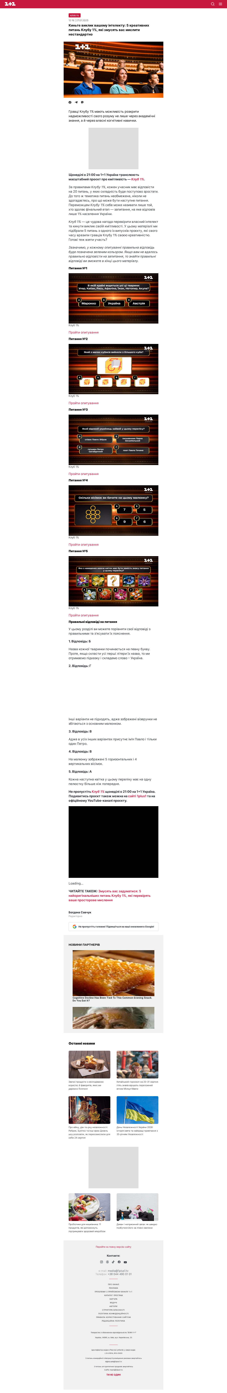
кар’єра (113, 1299)
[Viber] (82, 102)
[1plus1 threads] (107, 1262)
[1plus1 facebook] (119, 1262)
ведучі (113, 1303)
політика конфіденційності (113, 1314)
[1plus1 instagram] (101, 1262)
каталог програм (113, 1295)
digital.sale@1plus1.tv (113, 1361)
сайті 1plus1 (137, 796)
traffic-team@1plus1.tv (113, 1370)
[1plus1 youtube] (125, 1262)
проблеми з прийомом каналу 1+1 (113, 1292)
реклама (113, 1288)
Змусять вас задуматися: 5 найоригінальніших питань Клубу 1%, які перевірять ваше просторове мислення (110, 895)
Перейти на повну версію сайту (113, 1246)
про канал (113, 1284)
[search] (213, 4)
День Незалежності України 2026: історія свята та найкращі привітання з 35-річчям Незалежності (137, 1131)
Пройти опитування (84, 332)
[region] (113, 148)
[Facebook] (70, 102)
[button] (220, 4)
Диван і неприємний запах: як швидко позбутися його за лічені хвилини (137, 1226)
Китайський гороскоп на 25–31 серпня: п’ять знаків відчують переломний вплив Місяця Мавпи (137, 1085)
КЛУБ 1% (74, 15)
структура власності (113, 1310)
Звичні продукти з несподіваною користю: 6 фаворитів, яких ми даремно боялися (86, 1085)
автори (113, 1306)
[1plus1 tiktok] (113, 1262)
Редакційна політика (113, 1321)
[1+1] (10, 4)
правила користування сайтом (113, 1317)
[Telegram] (76, 102)
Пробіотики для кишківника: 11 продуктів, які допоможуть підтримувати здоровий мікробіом (87, 1228)
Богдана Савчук (80, 912)
